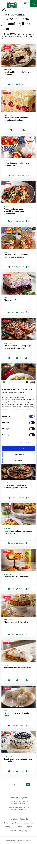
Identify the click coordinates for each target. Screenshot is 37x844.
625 (23, 784)
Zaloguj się (23, 831)
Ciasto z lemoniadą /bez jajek (16, 622)
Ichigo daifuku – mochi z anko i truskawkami (17, 164)
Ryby (5, 206)
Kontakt (13, 831)
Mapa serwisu (28, 823)
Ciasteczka (8, 69)
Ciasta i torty (9, 115)
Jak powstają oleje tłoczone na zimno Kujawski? (18, 808)
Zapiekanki (7, 528)
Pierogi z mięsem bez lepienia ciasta (16, 714)
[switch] (32, 422)
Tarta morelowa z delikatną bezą (17, 667)
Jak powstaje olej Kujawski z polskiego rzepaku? (18, 802)
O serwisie (13, 819)
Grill (5, 252)
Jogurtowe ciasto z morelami (16, 576)
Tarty (6, 665)
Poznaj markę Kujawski (18, 798)
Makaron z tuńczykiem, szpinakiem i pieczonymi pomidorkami (14, 211)
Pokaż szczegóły (25, 443)
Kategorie (28, 827)
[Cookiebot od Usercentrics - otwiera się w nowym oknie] (26, 382)
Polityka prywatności (12, 823)
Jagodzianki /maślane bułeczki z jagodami (17, 73)
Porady (19, 827)
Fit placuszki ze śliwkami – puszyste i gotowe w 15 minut (15, 486)
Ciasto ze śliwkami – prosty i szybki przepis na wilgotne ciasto (18, 346)
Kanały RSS (9, 827)
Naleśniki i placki (10, 483)
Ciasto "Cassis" (10, 300)
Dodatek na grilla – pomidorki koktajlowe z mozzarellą (16, 255)
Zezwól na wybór (18, 454)
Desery (6, 161)
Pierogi (6, 711)
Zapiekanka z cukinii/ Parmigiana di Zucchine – (18, 532)
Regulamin (24, 819)
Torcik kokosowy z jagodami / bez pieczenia (18, 760)
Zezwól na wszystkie (18, 449)
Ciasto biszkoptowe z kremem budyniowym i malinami (16, 119)
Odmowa (18, 460)
